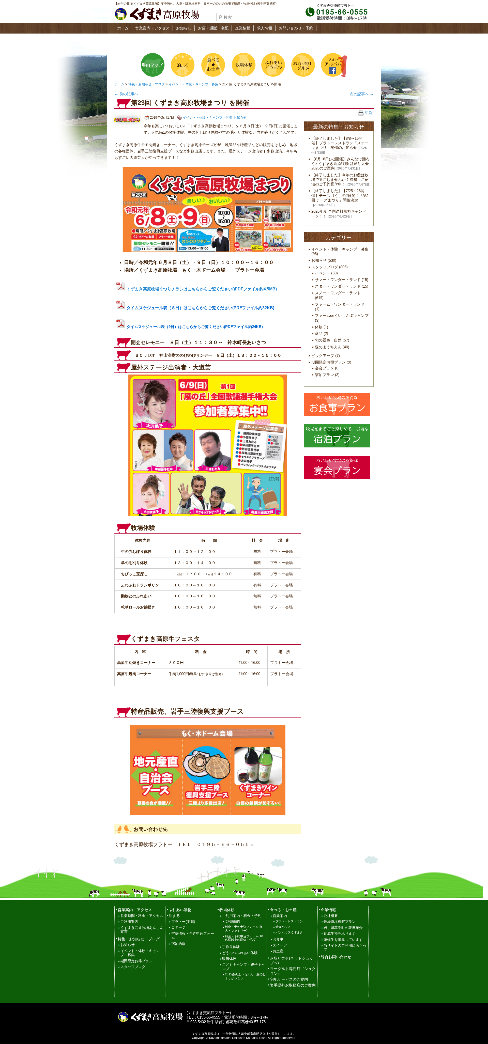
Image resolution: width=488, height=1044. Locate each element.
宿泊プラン (324, 374)
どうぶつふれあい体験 (240, 953)
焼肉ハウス (283, 927)
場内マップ (153, 65)
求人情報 (264, 28)
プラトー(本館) (183, 922)
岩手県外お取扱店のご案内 (293, 985)
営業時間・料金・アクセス (141, 916)
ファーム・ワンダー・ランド (339, 304)
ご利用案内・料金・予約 (241, 916)
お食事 (278, 939)
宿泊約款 (178, 944)
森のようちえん (328, 347)
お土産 (278, 951)
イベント (322, 273)
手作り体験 (231, 947)
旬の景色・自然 (328, 340)
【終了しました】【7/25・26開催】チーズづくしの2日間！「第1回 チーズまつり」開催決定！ (340, 195)
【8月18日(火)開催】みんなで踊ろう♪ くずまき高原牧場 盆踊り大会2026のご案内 (340, 163)
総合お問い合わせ (336, 957)
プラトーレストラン (289, 921)
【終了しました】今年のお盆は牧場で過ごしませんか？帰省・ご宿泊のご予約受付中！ (340, 179)
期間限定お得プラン (328, 362)
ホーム (123, 28)
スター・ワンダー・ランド (338, 286)
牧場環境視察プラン (340, 922)
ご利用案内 (129, 922)
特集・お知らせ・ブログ (146, 84)
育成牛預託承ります (340, 934)
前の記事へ (126, 94)
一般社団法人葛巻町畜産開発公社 (245, 1034)
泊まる (183, 65)
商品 (319, 333)
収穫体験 (229, 959)
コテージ (178, 927)
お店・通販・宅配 (213, 28)
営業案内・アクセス (152, 28)
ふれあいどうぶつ (273, 65)
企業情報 (242, 28)
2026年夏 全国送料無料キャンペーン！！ (338, 213)
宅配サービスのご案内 (289, 979)
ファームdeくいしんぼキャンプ (342, 315)
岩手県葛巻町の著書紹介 (343, 928)
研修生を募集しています (343, 940)
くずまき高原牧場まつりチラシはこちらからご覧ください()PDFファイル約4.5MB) (202, 289)
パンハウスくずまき (289, 932)
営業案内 (280, 916)
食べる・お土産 (283, 910)
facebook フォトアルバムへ (333, 65)
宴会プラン (324, 368)
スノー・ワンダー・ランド (338, 293)
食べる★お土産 (213, 65)
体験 (319, 327)
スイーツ (280, 945)
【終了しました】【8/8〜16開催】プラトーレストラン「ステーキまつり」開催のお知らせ (340, 143)
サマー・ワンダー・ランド (338, 279)
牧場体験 (243, 65)
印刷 (368, 113)
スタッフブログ (324, 267)
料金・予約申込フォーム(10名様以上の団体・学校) (244, 938)
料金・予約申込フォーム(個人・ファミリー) (244, 928)
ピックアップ (322, 355)
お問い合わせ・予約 (296, 28)
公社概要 (331, 916)
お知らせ (183, 28)
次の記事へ (362, 94)
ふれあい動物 (180, 910)
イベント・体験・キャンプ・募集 (193, 84)
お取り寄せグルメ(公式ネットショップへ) (303, 65)
